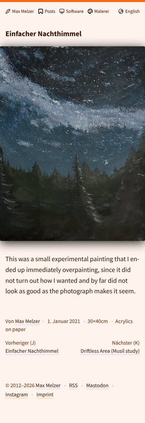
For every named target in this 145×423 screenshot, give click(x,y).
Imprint (44, 394)
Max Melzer (27, 321)
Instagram (16, 394)
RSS (73, 385)
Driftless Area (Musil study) (110, 351)
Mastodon (97, 385)
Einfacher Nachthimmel (31, 351)
